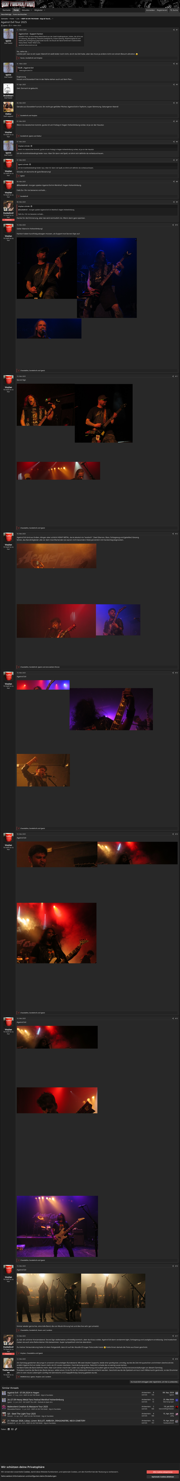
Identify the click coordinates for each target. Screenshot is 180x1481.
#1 (177, 30)
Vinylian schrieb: (24, 146)
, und (31, 58)
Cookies (27, 1472)
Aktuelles (25, 10)
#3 (177, 84)
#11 (176, 376)
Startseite (7, 10)
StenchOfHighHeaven (166, 1409)
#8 (177, 182)
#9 (177, 202)
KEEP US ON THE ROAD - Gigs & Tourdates (38, 1395)
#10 (176, 225)
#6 (177, 142)
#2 (177, 64)
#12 (176, 534)
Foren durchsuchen (20, 14)
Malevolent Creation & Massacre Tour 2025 (27, 1406)
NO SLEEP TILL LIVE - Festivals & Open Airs (38, 1402)
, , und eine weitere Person (40, 667)
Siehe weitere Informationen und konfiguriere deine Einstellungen (28, 1476)
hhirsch (10, 1416)
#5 (177, 121)
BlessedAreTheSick (14, 1409)
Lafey (172, 1416)
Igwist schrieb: (23, 164)
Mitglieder (38, 10)
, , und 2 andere (36, 1330)
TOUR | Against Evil (25, 68)
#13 (176, 673)
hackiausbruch (169, 1423)
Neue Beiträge (6, 14)
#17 (176, 1336)
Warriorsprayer (168, 1402)
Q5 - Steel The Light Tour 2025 (21, 1413)
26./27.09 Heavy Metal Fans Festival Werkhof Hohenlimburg (35, 1399)
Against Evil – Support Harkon (31, 34)
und (28, 115)
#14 (176, 834)
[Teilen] (173, 29)
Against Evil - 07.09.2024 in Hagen (23, 1392)
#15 (176, 1018)
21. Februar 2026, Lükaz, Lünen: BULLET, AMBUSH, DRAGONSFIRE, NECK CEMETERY (46, 1420)
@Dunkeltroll (22, 185)
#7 (177, 160)
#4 (177, 103)
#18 (176, 1359)
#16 (176, 1266)
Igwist (5, 25)
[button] (31, 10)
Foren (16, 10)
